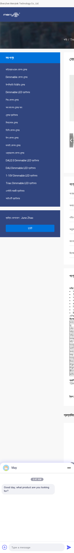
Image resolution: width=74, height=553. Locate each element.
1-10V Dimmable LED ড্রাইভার (21, 175)
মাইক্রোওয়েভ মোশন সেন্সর (16, 69)
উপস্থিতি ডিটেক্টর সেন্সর (15, 84)
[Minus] (69, 468)
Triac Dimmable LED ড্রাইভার (21, 183)
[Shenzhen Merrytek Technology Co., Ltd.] (11, 14)
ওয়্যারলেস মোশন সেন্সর (15, 152)
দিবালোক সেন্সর (12, 122)
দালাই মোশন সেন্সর (13, 145)
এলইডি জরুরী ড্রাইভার (15, 190)
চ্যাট (30, 228)
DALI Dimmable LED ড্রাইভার (21, 168)
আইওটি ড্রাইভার (13, 198)
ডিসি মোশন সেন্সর (13, 130)
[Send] (69, 547)
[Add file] (4, 547)
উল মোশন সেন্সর (12, 137)
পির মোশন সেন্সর (12, 99)
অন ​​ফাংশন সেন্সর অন (14, 107)
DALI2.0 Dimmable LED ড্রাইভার (22, 160)
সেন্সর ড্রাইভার (12, 115)
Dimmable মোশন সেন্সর (16, 77)
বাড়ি (65, 39)
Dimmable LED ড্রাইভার (18, 92)
